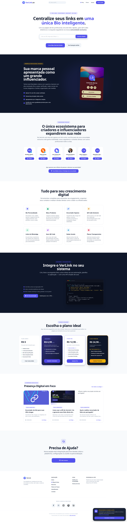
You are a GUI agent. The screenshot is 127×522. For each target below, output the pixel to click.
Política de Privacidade (75, 480)
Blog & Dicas (56, 482)
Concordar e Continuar (109, 518)
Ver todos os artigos (97, 386)
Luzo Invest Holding (56, 154)
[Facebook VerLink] (53, 505)
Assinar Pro (75, 361)
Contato (53, 491)
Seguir (30, 158)
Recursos (53, 484)
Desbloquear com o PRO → (46, 296)
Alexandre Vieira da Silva (97, 154)
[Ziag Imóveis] (63, 505)
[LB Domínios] (73, 505)
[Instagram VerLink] (58, 505)
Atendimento (54, 489)
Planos (87, 2)
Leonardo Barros (70, 154)
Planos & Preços (55, 487)
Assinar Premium (97, 361)
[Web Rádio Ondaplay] (68, 505)
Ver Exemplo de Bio (73, 45)
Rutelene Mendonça (29, 154)
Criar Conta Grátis (29, 361)
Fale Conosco (64, 460)
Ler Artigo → (44, 420)
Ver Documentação (31, 296)
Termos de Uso (76, 483)
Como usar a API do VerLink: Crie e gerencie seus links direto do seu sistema (63, 412)
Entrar (92, 2)
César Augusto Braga (83, 154)
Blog (83, 2)
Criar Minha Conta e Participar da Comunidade (64, 171)
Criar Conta (100, 2)
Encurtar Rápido (81, 36)
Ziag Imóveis (43, 154)
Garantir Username (52, 361)
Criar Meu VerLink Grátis (55, 45)
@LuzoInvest (72, 515)
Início (52, 480)
